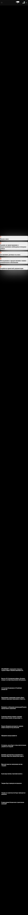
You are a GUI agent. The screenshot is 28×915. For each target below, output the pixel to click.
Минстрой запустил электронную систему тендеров (11, 765)
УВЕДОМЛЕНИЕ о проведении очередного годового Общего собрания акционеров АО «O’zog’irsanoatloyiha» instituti (12, 670)
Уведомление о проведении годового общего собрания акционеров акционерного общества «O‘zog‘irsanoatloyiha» (14, 659)
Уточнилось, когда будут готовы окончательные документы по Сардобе (12, 589)
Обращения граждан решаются (9, 735)
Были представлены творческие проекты (11, 774)
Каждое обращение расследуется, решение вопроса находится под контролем (12, 726)
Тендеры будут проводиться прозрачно (11, 783)
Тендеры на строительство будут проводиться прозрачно (11, 637)
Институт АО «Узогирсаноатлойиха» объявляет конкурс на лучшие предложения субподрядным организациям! (13, 680)
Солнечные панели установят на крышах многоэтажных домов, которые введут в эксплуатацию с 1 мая (11, 718)
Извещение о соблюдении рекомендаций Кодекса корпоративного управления (14, 707)
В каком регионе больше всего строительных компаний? (10, 613)
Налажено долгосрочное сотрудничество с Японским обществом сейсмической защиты (12, 755)
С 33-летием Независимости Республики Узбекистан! (11, 688)
